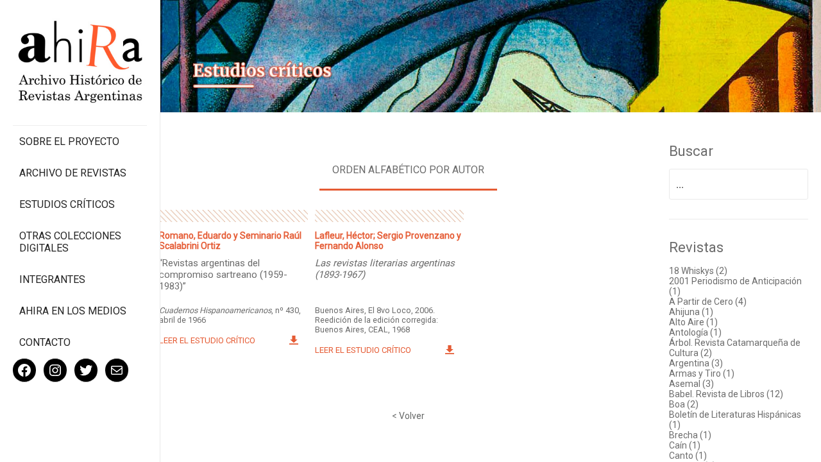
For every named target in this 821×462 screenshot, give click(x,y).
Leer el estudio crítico (207, 340)
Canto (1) (688, 455)
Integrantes (52, 279)
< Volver (408, 416)
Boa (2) (683, 404)
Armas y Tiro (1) (701, 373)
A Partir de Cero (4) (708, 301)
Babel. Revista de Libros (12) (726, 394)
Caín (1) (684, 445)
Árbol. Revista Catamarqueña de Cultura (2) (734, 348)
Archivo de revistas (72, 173)
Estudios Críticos (67, 204)
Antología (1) (695, 332)
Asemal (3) (691, 384)
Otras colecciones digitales (70, 242)
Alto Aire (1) (693, 322)
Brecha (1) (690, 435)
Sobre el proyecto (69, 141)
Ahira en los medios (72, 311)
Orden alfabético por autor (408, 170)
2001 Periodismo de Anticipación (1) (735, 286)
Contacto (45, 342)
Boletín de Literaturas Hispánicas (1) (735, 419)
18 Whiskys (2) (698, 271)
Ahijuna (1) (691, 312)
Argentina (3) (696, 363)
